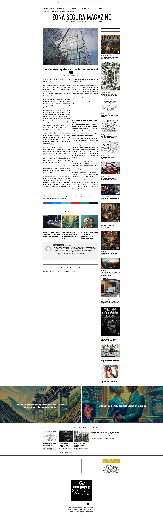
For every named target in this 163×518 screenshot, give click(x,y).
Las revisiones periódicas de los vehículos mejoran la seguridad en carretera (109, 179)
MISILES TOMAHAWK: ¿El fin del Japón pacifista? (109, 115)
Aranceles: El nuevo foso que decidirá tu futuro (97, 433)
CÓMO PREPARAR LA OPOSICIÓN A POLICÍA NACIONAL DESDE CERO (109, 340)
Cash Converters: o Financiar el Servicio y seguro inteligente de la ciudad (70, 235)
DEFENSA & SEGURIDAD (67, 11)
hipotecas (62, 79)
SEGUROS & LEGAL (49, 8)
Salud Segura (98, 8)
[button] (118, 30)
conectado (57, 271)
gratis (52, 143)
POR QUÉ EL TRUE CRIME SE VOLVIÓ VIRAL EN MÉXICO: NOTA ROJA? (109, 136)
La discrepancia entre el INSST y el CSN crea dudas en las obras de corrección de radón (110, 302)
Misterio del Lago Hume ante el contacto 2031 (112, 433)
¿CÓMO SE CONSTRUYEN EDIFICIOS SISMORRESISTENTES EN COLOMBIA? (109, 94)
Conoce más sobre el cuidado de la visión (109, 382)
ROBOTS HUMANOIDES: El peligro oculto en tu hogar (110, 361)
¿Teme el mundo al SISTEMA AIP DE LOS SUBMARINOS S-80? (110, 199)
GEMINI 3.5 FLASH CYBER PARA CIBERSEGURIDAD (108, 226)
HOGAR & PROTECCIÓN (63, 8)
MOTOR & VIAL (76, 8)
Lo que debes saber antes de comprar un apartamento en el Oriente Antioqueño (89, 235)
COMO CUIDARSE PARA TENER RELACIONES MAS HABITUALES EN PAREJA (51, 234)
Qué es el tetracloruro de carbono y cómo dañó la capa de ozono (109, 57)
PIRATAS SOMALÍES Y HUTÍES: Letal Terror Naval (109, 253)
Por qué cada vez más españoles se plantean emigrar (79, 445)
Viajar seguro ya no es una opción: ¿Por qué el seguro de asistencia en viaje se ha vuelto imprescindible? (110, 273)
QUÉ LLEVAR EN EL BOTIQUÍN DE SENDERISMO (108, 157)
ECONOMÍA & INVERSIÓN (51, 11)
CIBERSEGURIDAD (87, 8)
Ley (55, 106)
